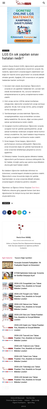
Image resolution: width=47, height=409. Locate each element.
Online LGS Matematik (17, 398)
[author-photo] (23, 234)
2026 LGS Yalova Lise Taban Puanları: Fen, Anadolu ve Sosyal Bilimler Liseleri (27, 306)
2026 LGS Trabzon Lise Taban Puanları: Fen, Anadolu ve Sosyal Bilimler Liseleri (27, 348)
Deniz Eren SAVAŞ (24, 237)
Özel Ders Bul (30, 398)
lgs (12, 203)
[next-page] (7, 387)
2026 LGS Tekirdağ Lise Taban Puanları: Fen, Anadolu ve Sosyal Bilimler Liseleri (27, 369)
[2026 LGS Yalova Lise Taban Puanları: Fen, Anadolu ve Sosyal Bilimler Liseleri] (7, 307)
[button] (3, 3)
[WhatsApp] (19, 212)
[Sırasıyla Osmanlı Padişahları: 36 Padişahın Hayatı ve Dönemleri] (7, 265)
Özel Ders (35, 188)
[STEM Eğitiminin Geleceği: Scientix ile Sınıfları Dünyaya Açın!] (7, 275)
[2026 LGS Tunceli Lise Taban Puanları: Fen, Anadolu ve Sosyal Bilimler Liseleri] (7, 338)
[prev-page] (3, 387)
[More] (29, 212)
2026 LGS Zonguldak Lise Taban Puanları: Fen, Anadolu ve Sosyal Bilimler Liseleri (27, 285)
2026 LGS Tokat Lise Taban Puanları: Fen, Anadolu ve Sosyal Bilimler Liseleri (27, 358)
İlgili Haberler (7, 258)
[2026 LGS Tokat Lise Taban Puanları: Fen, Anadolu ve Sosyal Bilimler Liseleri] (7, 359)
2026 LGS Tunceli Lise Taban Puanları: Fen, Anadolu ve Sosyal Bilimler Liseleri (27, 338)
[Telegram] (24, 212)
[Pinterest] (14, 212)
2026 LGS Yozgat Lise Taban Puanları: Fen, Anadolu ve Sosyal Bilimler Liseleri (27, 296)
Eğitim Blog (6, 50)
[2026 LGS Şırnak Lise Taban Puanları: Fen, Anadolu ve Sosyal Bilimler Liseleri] (7, 379)
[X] (9, 212)
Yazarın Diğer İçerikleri (23, 258)
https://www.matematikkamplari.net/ (23, 240)
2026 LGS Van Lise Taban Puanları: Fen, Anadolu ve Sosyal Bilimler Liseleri (28, 317)
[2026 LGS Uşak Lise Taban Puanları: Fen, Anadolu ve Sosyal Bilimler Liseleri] (7, 327)
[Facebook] (4, 212)
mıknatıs (27, 400)
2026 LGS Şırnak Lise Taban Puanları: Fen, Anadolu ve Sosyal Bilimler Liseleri (27, 379)
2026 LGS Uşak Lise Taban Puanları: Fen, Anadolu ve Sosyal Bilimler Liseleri (29, 327)
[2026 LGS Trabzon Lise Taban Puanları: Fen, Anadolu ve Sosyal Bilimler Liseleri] (7, 348)
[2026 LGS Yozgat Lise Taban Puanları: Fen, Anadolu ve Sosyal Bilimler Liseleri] (7, 296)
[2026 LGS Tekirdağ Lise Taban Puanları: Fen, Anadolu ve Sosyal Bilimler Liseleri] (7, 369)
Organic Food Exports (19, 402)
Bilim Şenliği (35, 400)
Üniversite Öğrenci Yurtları (14, 400)
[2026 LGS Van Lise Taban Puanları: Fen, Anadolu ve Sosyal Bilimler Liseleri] (7, 317)
